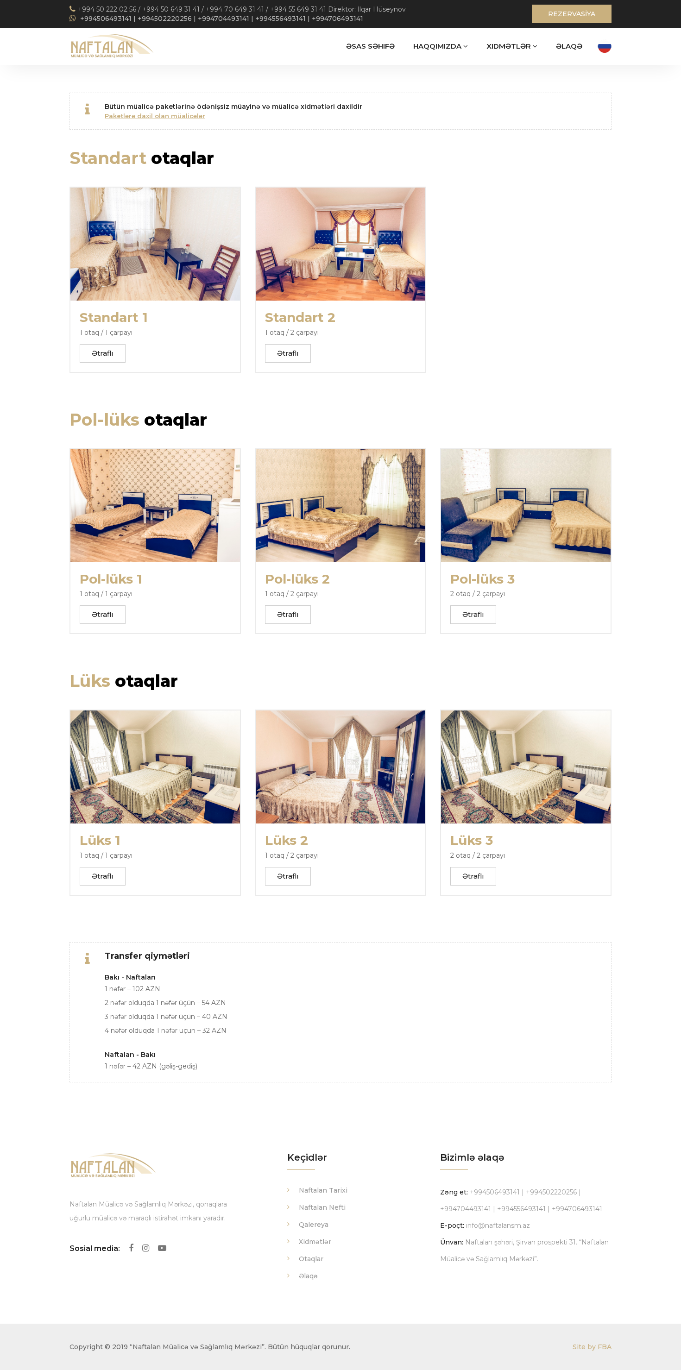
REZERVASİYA (571, 14)
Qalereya (313, 1224)
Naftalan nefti (322, 1207)
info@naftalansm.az (498, 1225)
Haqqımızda (438, 46)
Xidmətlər (509, 46)
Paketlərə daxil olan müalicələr (155, 115)
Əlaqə (569, 46)
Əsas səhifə (370, 46)
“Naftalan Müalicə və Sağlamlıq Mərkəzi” (197, 1347)
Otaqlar (311, 1259)
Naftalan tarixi (323, 1190)
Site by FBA (592, 1347)
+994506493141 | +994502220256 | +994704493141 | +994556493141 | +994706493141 (220, 18)
